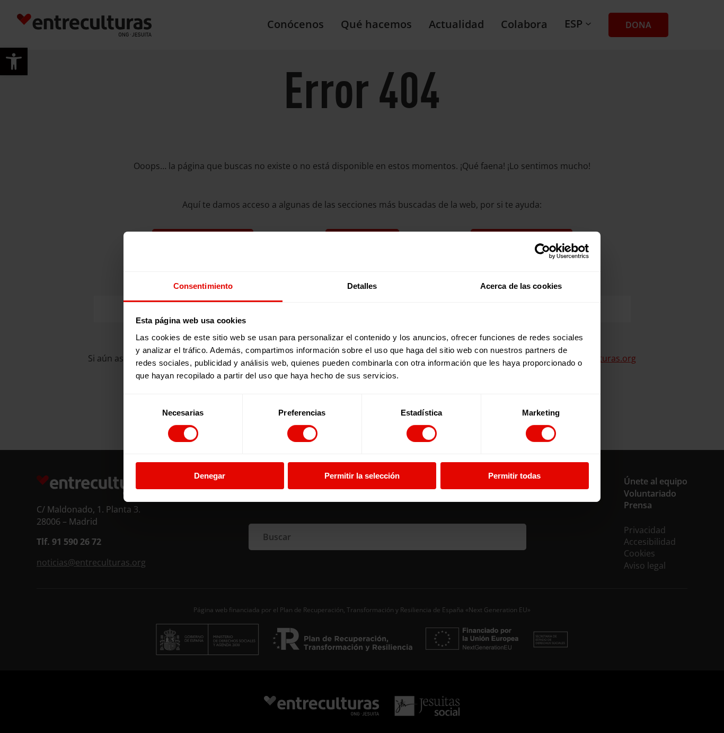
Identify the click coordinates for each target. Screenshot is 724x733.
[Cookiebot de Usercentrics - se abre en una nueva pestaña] (542, 251)
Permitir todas (514, 475)
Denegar (209, 475)
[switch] (302, 433)
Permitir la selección (362, 475)
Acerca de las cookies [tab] (521, 285)
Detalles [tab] (362, 285)
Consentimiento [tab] (203, 285)
